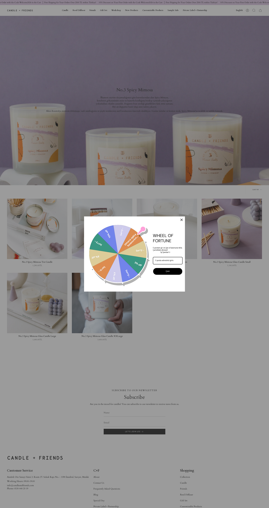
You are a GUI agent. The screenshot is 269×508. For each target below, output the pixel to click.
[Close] (181, 219)
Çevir (168, 271)
